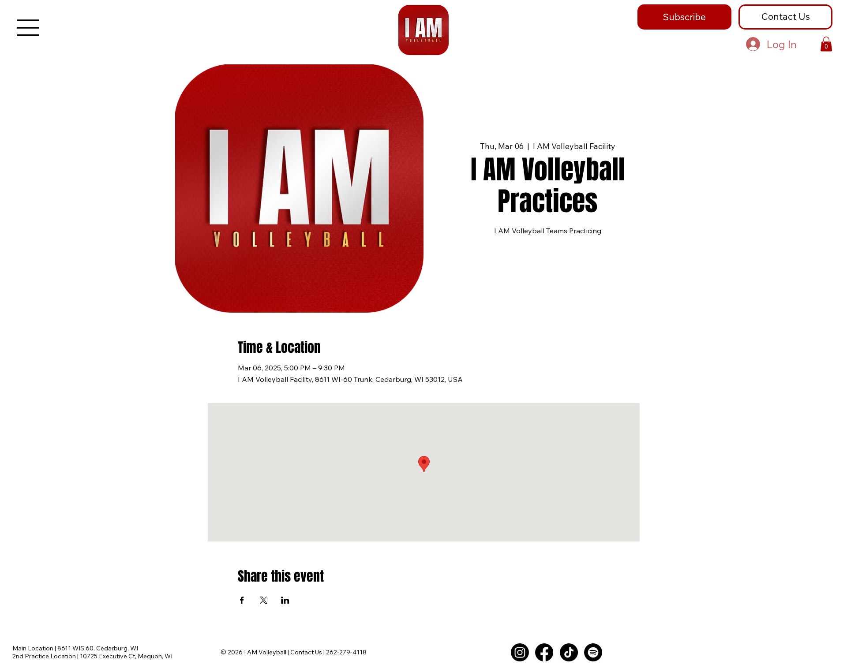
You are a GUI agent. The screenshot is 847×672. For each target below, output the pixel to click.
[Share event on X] (263, 600)
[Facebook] (544, 652)
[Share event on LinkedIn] (285, 600)
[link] (826, 44)
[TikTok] (569, 652)
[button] (684, 17)
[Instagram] (520, 652)
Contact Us (306, 652)
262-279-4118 (346, 652)
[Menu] (28, 28)
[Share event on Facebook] (242, 600)
